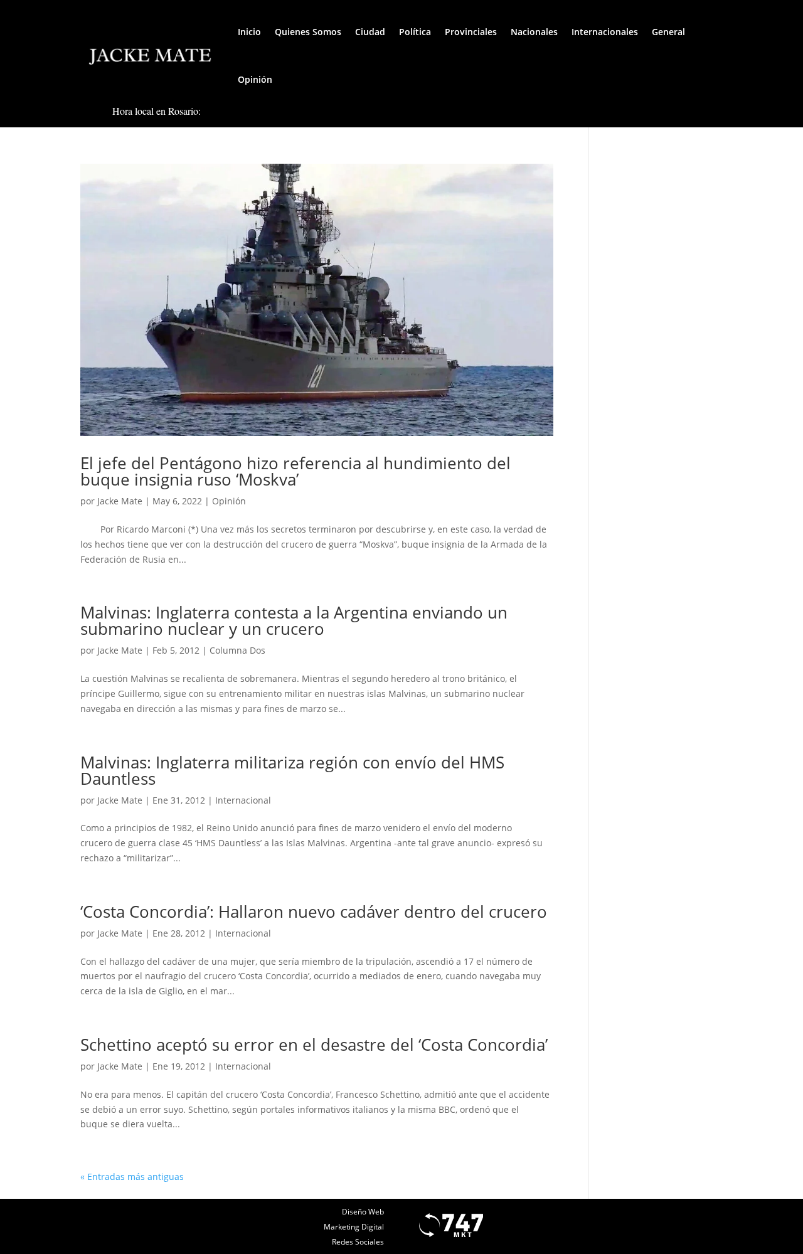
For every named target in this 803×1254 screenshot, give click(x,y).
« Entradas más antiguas (132, 1176)
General (668, 32)
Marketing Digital (354, 1226)
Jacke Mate (119, 501)
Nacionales (534, 32)
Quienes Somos (308, 32)
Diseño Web (363, 1211)
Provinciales (471, 32)
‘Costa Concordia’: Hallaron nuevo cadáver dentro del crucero (313, 911)
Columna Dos (237, 650)
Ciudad (370, 32)
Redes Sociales (358, 1241)
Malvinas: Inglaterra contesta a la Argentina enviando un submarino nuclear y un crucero (294, 620)
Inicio (249, 32)
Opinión (255, 79)
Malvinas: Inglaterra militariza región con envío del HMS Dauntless (292, 770)
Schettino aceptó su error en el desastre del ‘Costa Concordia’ (314, 1044)
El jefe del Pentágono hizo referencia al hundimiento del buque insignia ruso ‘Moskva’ (295, 471)
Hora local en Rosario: (156, 110)
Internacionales (605, 32)
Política (415, 32)
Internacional (243, 800)
